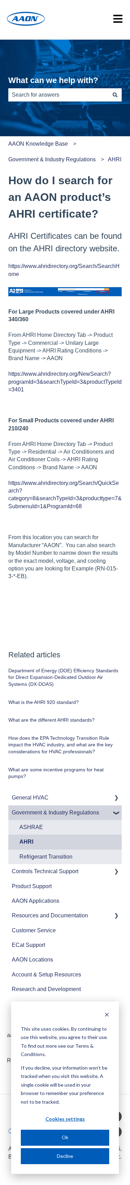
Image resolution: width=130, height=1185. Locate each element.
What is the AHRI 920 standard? (43, 702)
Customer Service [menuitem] (34, 930)
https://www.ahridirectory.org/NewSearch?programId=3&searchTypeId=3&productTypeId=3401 (65, 381)
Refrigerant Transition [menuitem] (45, 857)
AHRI (114, 159)
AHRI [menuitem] (26, 842)
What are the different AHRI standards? (51, 720)
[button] (116, 798)
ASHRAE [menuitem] (31, 827)
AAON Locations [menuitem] (32, 960)
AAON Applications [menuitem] (35, 901)
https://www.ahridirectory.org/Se (47, 266)
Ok (65, 1137)
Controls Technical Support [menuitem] (45, 871)
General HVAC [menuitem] (30, 798)
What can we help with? (53, 80)
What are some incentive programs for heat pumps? (56, 773)
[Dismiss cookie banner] (106, 1015)
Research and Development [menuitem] (46, 989)
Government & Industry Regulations (52, 159)
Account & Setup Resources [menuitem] (46, 974)
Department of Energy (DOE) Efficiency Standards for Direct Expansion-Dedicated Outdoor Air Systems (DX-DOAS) (63, 677)
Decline (65, 1156)
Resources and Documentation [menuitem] (50, 915)
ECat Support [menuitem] (28, 945)
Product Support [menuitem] (32, 886)
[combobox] (58, 95)
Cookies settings (65, 1119)
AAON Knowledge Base (38, 144)
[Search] (115, 95)
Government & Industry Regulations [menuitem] (55, 812)
